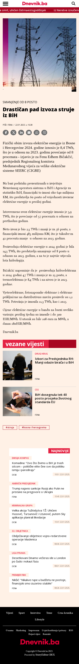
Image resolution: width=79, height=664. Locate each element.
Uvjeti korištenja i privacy (54, 630)
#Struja (10, 427)
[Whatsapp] (37, 132)
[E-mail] (29, 132)
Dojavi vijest (34, 634)
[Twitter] (13, 132)
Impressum (33, 630)
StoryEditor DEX (45, 654)
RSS (71, 630)
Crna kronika (65, 613)
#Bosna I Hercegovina (34, 427)
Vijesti (9, 613)
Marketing (21, 630)
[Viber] (44, 132)
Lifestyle (39, 619)
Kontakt (47, 634)
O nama (9, 630)
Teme (49, 613)
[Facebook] (6, 132)
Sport (22, 613)
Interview (35, 613)
